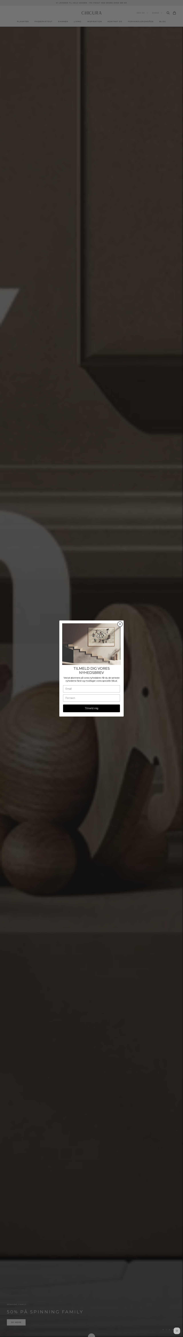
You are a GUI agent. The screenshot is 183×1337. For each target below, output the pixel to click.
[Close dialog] (120, 624)
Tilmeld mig (91, 708)
